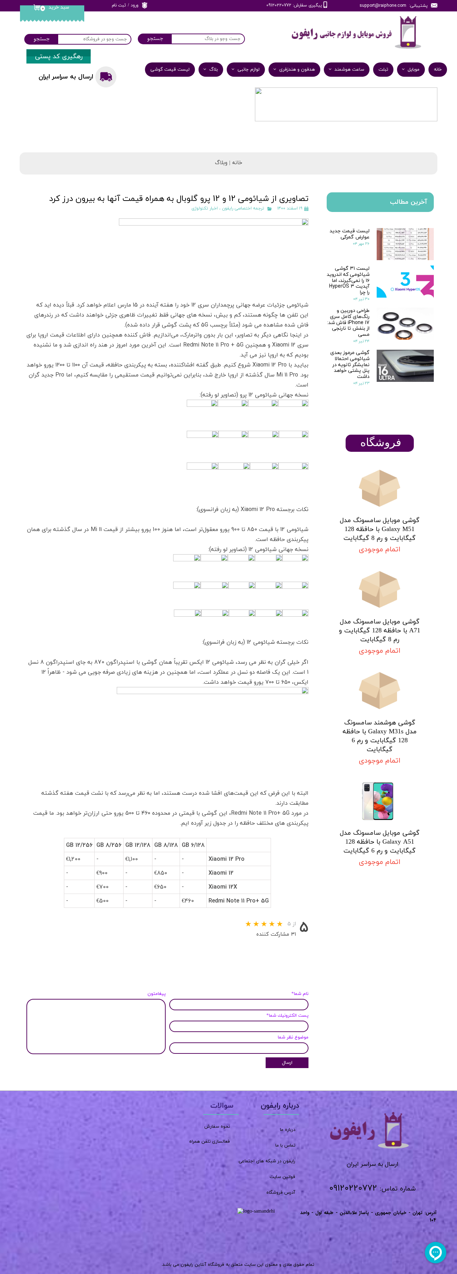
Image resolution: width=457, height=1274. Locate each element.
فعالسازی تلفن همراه (209, 1141)
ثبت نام (119, 5)
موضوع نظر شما (293, 1037)
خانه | (234, 163)
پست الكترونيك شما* (287, 1015)
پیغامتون (156, 994)
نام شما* (299, 994)
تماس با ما (285, 1145)
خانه (438, 69)
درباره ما (287, 1130)
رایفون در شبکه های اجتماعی (266, 1161)
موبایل (414, 69)
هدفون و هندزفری (297, 69)
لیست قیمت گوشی (170, 69)
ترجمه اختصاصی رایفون (243, 208)
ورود (135, 5)
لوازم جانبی (248, 69)
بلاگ (213, 69)
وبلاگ (221, 163)
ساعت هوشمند (349, 69)
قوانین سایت (282, 1177)
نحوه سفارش (217, 1126)
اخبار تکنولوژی (204, 208)
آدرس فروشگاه (280, 1192)
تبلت (383, 69)
